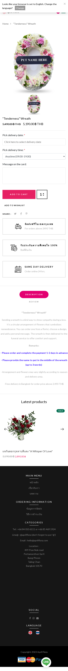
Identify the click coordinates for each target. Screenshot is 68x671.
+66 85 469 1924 (47, 529)
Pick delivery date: (13, 135)
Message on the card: (14, 164)
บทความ (34, 493)
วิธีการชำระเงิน (34, 514)
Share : (6, 214)
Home (5, 23)
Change (20, 8)
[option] (34, 62)
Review (34, 301)
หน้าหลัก (34, 482)
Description (34, 294)
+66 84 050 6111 (26, 529)
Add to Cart (19, 194)
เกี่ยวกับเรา (34, 488)
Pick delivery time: (13, 149)
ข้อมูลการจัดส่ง (34, 508)
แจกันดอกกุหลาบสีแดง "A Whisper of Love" (27, 451)
